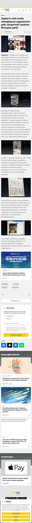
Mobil (3, 15)
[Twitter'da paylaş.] (10, 345)
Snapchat (4, 55)
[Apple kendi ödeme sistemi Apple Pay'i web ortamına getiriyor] (16, 468)
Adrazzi (4, 278)
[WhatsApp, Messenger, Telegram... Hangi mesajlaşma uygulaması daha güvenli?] (16, 395)
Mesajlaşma (5, 284)
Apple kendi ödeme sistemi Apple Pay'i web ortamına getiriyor (15, 479)
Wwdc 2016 (15, 287)
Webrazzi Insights (6, 375)
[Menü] (30, 10)
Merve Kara (5, 415)
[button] (16, 99)
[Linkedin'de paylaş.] (16, 345)
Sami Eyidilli (5, 483)
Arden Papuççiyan (7, 383)
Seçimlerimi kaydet (16, 335)
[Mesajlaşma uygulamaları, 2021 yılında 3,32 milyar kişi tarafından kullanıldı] (16, 365)
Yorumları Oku (16, 301)
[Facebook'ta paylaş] (4, 345)
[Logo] (5, 10)
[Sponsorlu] (16, 260)
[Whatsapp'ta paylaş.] (22, 345)
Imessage (15, 284)
